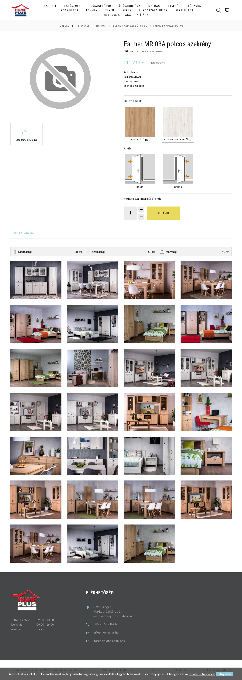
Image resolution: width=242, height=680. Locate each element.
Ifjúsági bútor (100, 5)
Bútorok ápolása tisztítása (126, 14)
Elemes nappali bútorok (130, 26)
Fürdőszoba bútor (153, 10)
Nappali (50, 5)
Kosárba (163, 213)
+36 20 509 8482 (105, 624)
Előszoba (194, 5)
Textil (110, 10)
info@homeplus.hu (106, 632)
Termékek (83, 26)
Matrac (154, 5)
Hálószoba (72, 5)
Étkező (173, 5)
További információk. (202, 674)
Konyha (91, 10)
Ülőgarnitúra (130, 5)
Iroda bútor (69, 10)
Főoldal (63, 26)
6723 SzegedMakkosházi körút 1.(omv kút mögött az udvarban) (114, 611)
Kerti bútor (184, 10)
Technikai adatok (22, 233)
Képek (127, 10)
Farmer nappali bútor (168, 26)
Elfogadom (224, 674)
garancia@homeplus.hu (109, 640)
